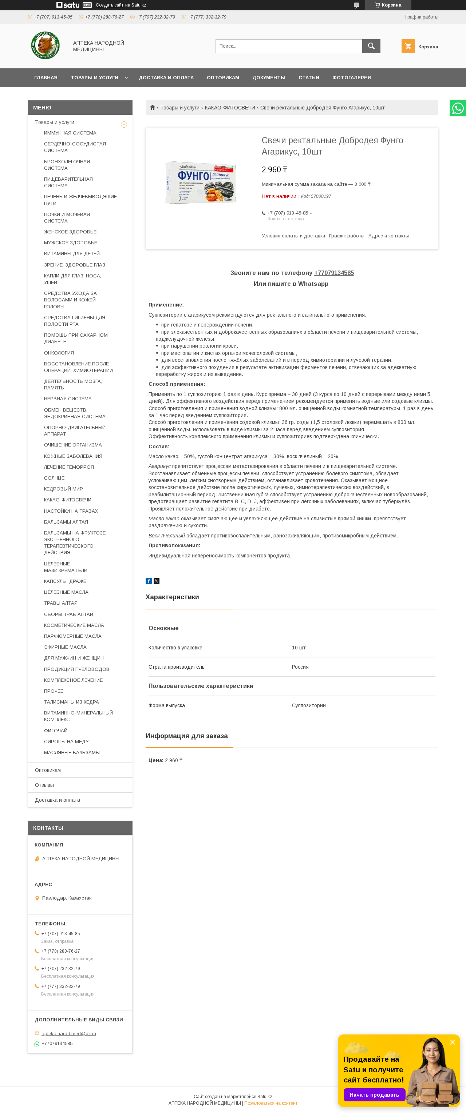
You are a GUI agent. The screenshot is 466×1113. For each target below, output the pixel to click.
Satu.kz (264, 1096)
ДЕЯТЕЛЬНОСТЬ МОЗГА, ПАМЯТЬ (73, 385)
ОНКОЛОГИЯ (59, 353)
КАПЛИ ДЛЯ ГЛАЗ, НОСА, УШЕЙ (72, 279)
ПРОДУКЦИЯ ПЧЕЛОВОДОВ (77, 669)
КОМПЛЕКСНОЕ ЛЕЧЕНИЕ (73, 680)
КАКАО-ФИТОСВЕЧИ (230, 108)
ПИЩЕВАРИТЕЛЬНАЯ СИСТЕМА (68, 182)
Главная (46, 77)
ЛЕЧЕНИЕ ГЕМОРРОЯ (69, 467)
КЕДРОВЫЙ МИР (63, 489)
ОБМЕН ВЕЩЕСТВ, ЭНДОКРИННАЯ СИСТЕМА (75, 413)
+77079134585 (334, 272)
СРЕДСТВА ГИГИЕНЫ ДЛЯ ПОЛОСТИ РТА (74, 321)
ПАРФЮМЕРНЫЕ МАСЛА (73, 636)
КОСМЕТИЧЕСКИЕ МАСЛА (74, 625)
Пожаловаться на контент (270, 1103)
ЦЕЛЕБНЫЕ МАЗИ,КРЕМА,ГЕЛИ (65, 567)
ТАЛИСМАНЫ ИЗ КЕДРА (71, 702)
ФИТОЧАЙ (55, 730)
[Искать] (371, 46)
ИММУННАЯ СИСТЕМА (70, 133)
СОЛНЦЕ (54, 478)
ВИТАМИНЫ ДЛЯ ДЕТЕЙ (72, 253)
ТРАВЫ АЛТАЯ (61, 603)
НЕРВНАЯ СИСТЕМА (68, 398)
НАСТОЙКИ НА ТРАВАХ (71, 511)
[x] (156, 582)
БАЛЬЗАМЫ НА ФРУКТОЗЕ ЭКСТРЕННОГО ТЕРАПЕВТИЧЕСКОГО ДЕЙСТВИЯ (75, 543)
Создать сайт (109, 5)
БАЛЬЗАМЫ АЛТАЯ (66, 522)
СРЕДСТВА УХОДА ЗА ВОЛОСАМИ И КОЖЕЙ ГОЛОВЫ (70, 300)
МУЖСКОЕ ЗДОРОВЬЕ (70, 242)
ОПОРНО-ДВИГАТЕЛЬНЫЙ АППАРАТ (75, 431)
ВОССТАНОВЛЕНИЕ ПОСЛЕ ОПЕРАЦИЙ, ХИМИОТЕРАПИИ (78, 367)
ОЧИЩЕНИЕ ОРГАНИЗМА (73, 445)
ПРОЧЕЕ (53, 691)
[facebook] (149, 582)
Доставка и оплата (166, 77)
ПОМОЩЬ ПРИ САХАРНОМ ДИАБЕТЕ (76, 338)
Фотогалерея (351, 77)
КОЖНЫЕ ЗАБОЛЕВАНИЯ (73, 456)
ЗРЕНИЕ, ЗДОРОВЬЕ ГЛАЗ (74, 265)
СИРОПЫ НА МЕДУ (66, 741)
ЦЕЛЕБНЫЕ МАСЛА (66, 592)
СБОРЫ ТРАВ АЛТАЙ (68, 614)
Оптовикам (223, 77)
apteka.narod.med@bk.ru (69, 1033)
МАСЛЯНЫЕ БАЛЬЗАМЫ (72, 752)
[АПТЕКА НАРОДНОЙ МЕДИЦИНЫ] (46, 59)
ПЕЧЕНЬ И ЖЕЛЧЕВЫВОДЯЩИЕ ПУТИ (80, 200)
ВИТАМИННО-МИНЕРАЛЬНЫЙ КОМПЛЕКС (78, 716)
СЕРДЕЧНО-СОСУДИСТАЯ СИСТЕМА (75, 147)
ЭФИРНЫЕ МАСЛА (65, 647)
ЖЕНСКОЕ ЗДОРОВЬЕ (70, 232)
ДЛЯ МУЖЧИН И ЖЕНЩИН (74, 658)
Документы (268, 77)
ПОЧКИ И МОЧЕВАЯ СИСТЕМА (67, 218)
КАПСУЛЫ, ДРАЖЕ (65, 581)
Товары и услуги (94, 77)
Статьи (309, 77)
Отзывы (44, 785)
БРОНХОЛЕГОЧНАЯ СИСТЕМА (67, 165)
